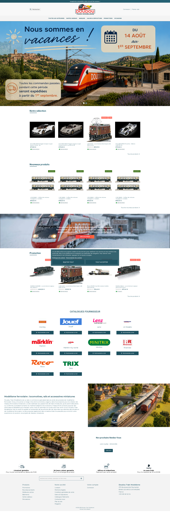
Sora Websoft (87, 513)
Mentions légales (60, 494)
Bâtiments (25, 498)
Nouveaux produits (28, 494)
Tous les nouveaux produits (130, 212)
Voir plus (108, 454)
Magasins (58, 508)
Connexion (90, 491)
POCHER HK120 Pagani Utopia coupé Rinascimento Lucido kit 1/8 (70, 148)
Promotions (26, 491)
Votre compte (92, 489)
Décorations (26, 503)
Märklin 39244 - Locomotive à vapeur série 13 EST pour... (127, 291)
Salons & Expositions (61, 498)
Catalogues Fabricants (62, 501)
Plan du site (58, 506)
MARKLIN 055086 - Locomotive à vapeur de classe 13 (42, 291)
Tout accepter (102, 262)
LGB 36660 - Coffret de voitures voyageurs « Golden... (39, 202)
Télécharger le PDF (42, 336)
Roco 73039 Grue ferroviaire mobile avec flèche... (98, 291)
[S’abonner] (81, 482)
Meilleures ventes (28, 496)
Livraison (57, 491)
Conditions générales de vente (64, 496)
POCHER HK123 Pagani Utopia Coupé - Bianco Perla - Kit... (41, 148)
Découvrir (85, 241)
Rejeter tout (68, 262)
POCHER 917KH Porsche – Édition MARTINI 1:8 (125, 148)
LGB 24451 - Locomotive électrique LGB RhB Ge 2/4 (99, 148)
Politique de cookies (58, 258)
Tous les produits (134, 158)
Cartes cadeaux (27, 501)
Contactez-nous (60, 503)
